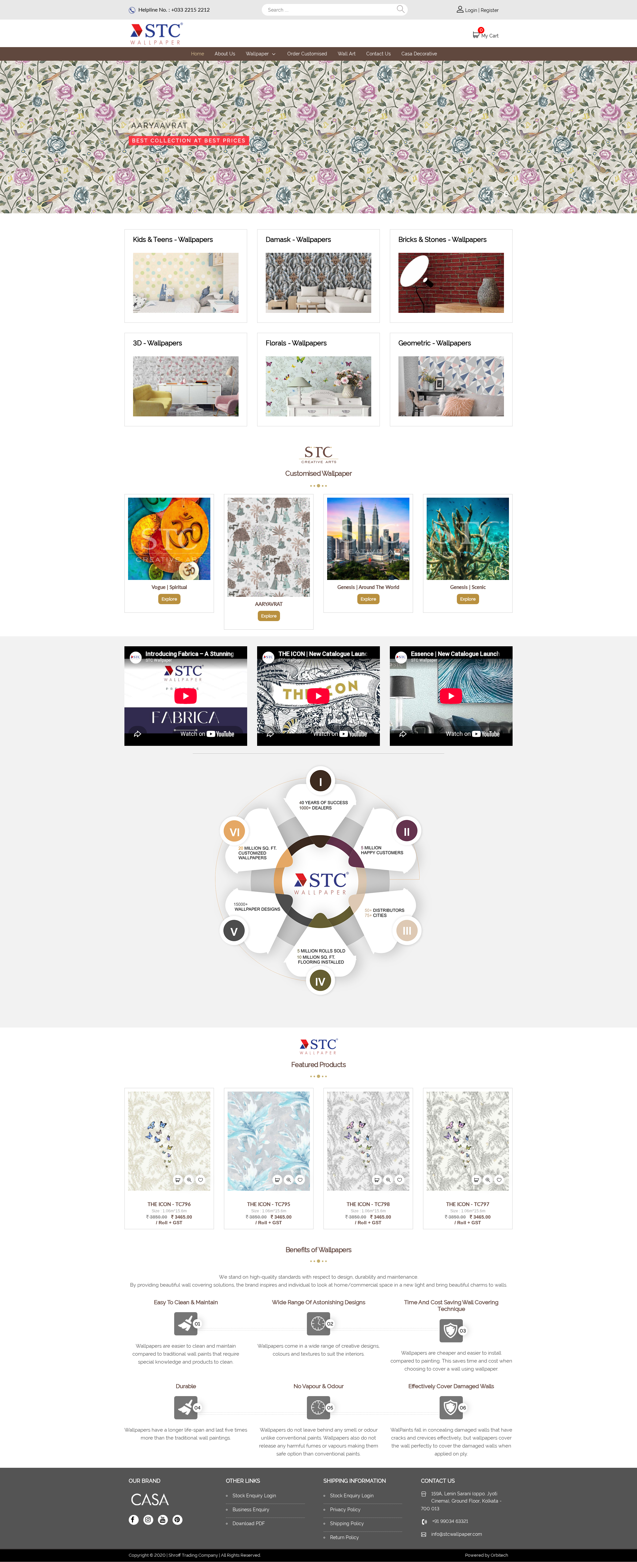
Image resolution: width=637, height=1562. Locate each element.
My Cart (490, 35)
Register (490, 10)
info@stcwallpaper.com (456, 1534)
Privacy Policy (345, 1509)
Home (197, 53)
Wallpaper (258, 53)
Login (471, 10)
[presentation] (133, 193)
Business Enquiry (251, 1509)
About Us (225, 53)
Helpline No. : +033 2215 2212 (173, 9)
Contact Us (378, 53)
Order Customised (307, 53)
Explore (169, 599)
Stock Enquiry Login (254, 1495)
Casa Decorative (419, 53)
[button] (142, 191)
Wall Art (347, 53)
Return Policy (344, 1537)
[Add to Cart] (178, 1180)
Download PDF (249, 1523)
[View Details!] (189, 1180)
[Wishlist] (200, 1180)
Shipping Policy (347, 1523)
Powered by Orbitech (486, 1555)
